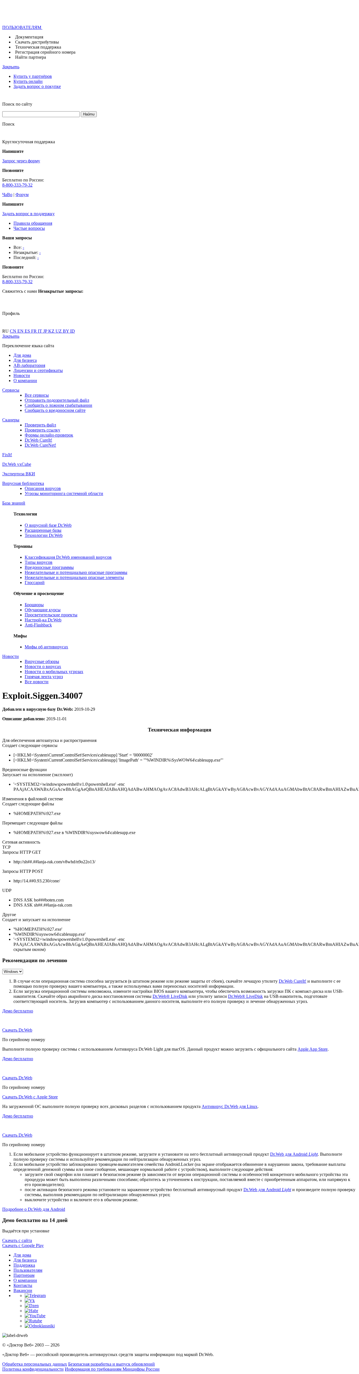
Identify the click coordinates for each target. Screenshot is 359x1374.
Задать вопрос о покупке (37, 86)
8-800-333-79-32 (17, 185)
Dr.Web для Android (294, 1154)
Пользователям (27, 1270)
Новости (21, 375)
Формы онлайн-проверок (49, 435)
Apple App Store (313, 1049)
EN (21, 331)
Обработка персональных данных (34, 1364)
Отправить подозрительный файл (57, 400)
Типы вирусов (38, 562)
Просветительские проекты (51, 614)
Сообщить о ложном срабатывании (58, 405)
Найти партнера (30, 57)
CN (13, 331)
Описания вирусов (43, 488)
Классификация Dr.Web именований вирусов (68, 557)
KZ (52, 331)
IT (40, 331)
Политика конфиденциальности (33, 1369)
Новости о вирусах (43, 666)
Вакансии (22, 1290)
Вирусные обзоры (42, 661)
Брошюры (34, 604)
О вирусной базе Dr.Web (48, 525)
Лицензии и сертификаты (38, 370)
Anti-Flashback (38, 625)
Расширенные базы (43, 530)
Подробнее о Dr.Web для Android (33, 1209)
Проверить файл (40, 425)
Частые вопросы (29, 228)
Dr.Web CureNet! (40, 445)
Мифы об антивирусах (46, 646)
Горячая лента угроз (44, 676)
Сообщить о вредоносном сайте (55, 410)
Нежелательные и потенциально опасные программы (76, 572)
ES (28, 331)
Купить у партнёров (32, 76)
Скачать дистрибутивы (37, 42)
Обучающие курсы (43, 609)
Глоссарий (35, 582)
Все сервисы (37, 395)
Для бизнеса (25, 360)
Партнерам (23, 1275)
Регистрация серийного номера (45, 52)
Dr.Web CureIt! (38, 440)
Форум (22, 194)
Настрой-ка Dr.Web (43, 619)
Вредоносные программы (49, 567)
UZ (59, 331)
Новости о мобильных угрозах (54, 671)
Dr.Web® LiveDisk (170, 996)
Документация (29, 37)
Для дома (22, 355)
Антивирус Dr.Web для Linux (229, 1106)
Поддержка (24, 1265)
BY (66, 331)
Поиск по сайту (17, 104)
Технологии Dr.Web (44, 535)
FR (34, 331)
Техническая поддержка (38, 47)
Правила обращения (32, 223)
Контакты (22, 1285)
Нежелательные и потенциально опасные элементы (74, 577)
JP (45, 331)
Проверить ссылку (42, 430)
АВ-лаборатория (29, 365)
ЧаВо (7, 194)
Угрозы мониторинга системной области (64, 493)
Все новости (37, 681)
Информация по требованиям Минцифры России (112, 1369)
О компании (25, 380)
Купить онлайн (28, 81)
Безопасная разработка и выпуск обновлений (111, 1364)
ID (72, 331)
